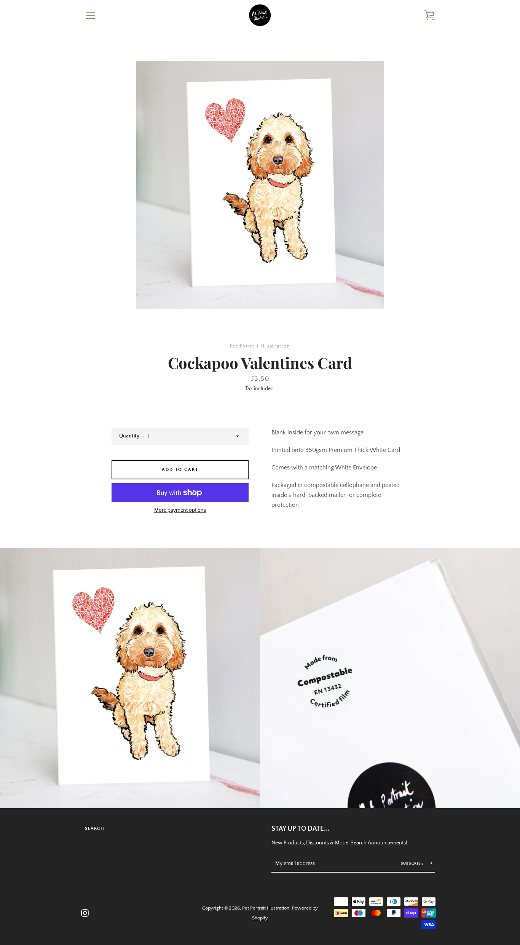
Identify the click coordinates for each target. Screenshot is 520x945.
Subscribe (413, 864)
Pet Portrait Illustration (265, 908)
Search (94, 828)
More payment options (180, 510)
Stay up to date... (300, 829)
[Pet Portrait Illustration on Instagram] (85, 912)
